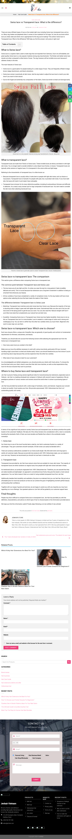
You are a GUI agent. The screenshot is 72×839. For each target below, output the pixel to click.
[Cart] (70, 8)
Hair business (5, 676)
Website (6, 635)
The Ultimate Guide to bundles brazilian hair (15, 707)
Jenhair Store (43, 27)
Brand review (5, 672)
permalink (49, 510)
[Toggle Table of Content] (18, 44)
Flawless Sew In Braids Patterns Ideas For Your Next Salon (19, 703)
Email (6, 626)
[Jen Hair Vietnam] (36, 8)
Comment (7, 603)
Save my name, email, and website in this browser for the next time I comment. (29, 643)
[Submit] (69, 662)
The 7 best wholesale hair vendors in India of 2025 (20, 537)
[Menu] (2, 8)
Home (14, 14)
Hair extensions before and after (11, 683)
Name (6, 618)
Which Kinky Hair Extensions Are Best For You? (18, 550)
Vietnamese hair (6, 686)
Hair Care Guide (22, 14)
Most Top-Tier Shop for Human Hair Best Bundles (16, 710)
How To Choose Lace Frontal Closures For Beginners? (17, 700)
